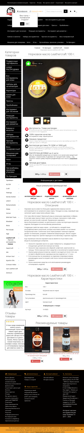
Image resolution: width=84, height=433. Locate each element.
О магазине (8, 402)
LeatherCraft (10, 238)
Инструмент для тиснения (16, 31)
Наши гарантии (10, 392)
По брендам (70, 42)
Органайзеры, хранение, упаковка (51, 42)
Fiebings (9, 193)
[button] (75, 11)
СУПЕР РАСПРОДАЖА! (12, 68)
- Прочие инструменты (11, 241)
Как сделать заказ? (48, 3)
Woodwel (9, 221)
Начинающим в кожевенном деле (17, 3)
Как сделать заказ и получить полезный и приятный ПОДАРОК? (11, 398)
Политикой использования (44, 432)
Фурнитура (11, 90)
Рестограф (9, 230)
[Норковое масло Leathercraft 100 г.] (52, 88)
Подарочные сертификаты (12, 62)
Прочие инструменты (49, 37)
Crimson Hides (11, 265)
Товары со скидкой (30, 379)
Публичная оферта (11, 406)
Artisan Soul (10, 256)
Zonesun (9, 273)
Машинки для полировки (16, 42)
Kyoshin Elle (10, 260)
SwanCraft (9, 248)
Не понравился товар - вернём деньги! (41, 136)
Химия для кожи (43, 25)
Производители (29, 377)
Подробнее (20, 289)
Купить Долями (9, 377)
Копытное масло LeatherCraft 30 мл (66, 353)
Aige (7, 234)
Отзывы (39, 3)
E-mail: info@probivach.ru (70, 388)
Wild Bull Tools (11, 217)
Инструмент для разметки (57, 31)
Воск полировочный (67, 37)
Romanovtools (11, 205)
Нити (29, 42)
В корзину (55, 174)
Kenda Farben (11, 197)
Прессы (54, 25)
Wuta (8, 225)
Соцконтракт (60, 3)
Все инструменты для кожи (55, 20)
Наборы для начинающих (12, 85)
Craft (8, 188)
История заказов (49, 379)
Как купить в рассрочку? (72, 3)
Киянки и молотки (14, 37)
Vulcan (8, 213)
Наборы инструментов (31, 37)
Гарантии (32, 3)
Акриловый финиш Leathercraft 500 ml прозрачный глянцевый (37, 355)
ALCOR (8, 184)
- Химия (9, 244)
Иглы (35, 42)
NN (7, 252)
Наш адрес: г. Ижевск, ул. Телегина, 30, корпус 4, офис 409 (70, 392)
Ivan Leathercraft (12, 269)
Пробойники (64, 25)
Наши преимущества (11, 404)
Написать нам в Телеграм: (71, 377)
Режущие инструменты (37, 31)
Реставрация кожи (10, 416)
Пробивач (9, 180)
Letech (8, 201)
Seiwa (8, 209)
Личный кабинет (49, 377)
